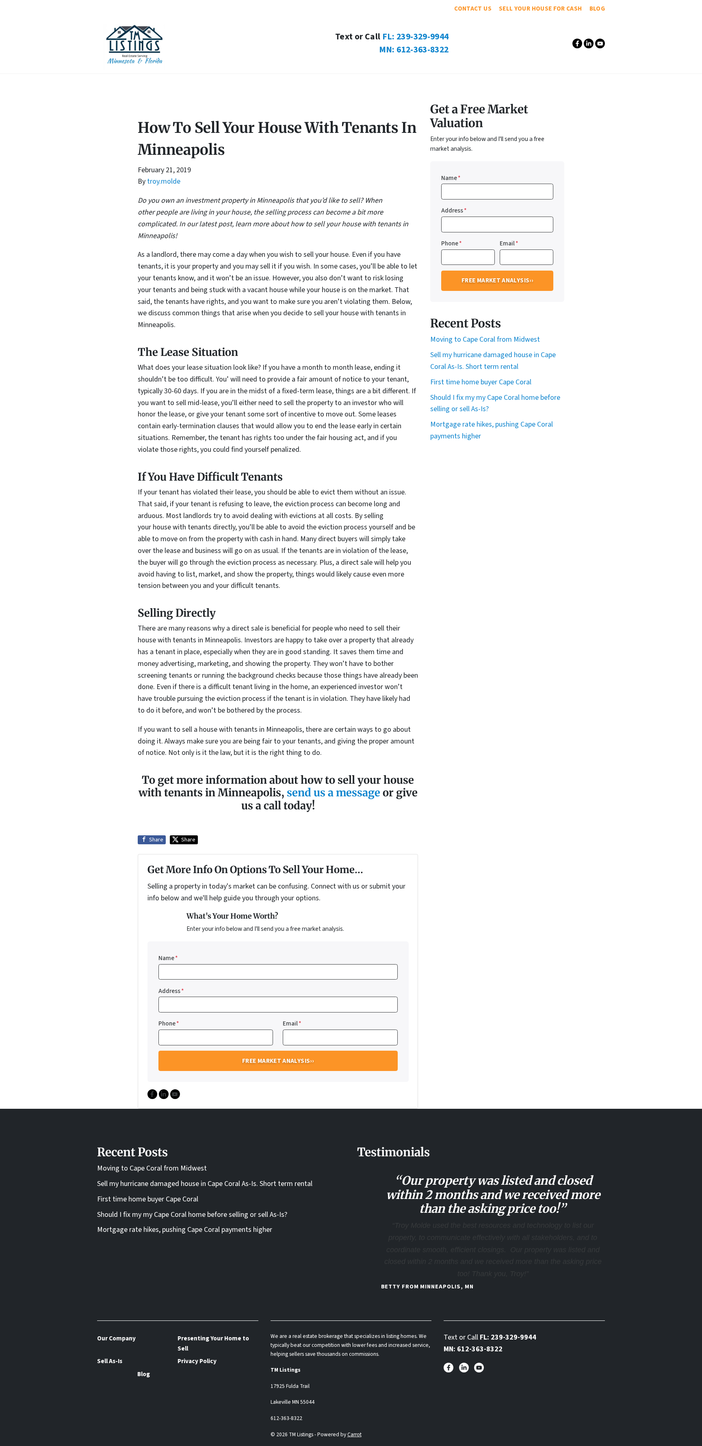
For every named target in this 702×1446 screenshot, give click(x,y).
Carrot (354, 1434)
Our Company (251, 84)
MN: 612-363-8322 (414, 49)
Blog (597, 8)
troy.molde (163, 181)
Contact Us (473, 8)
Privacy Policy (197, 1361)
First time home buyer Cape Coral (480, 382)
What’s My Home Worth (436, 84)
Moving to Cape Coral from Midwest (485, 339)
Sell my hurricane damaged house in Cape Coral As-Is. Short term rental (204, 1184)
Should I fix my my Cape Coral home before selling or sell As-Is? (192, 1215)
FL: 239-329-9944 (415, 36)
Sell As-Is (366, 84)
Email (292, 1023)
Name (168, 958)
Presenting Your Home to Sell (213, 1343)
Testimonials (311, 84)
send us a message (333, 792)
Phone (168, 1023)
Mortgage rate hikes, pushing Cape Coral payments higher (184, 1230)
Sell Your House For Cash (540, 8)
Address (171, 990)
